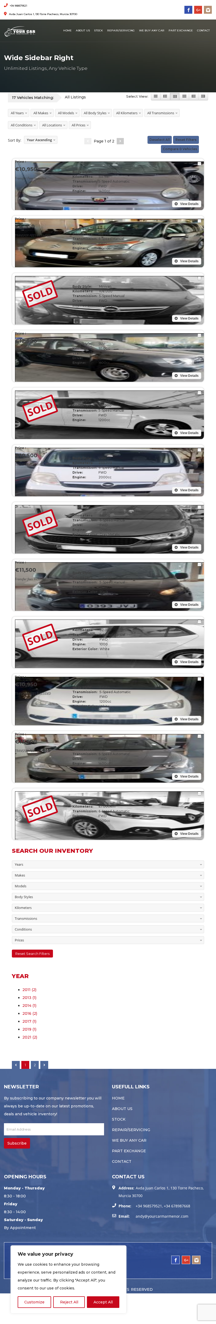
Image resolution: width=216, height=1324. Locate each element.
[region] (68, 1279)
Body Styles (24, 896)
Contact (203, 30)
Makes (20, 875)
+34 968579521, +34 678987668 (163, 1205)
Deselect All (159, 140)
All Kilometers (127, 113)
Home (67, 30)
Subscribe (17, 1143)
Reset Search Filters (32, 953)
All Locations (52, 125)
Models (20, 886)
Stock (98, 30)
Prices (19, 940)
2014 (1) (29, 1005)
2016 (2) (29, 1013)
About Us (83, 30)
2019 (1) (29, 1029)
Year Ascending (39, 139)
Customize (34, 1302)
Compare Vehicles (180, 149)
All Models (66, 113)
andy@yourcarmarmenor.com (162, 1216)
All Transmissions (160, 113)
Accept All (103, 1302)
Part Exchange (181, 30)
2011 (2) (29, 989)
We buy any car (152, 30)
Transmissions (26, 918)
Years (19, 864)
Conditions (23, 929)
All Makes (40, 113)
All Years (17, 113)
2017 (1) (29, 1021)
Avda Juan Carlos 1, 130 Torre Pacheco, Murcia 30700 (42, 14)
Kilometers (23, 907)
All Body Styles (95, 113)
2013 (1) (29, 997)
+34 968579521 (18, 5)
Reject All (69, 1302)
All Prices (78, 125)
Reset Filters (186, 140)
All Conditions (21, 125)
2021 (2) (29, 1037)
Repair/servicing (121, 30)
